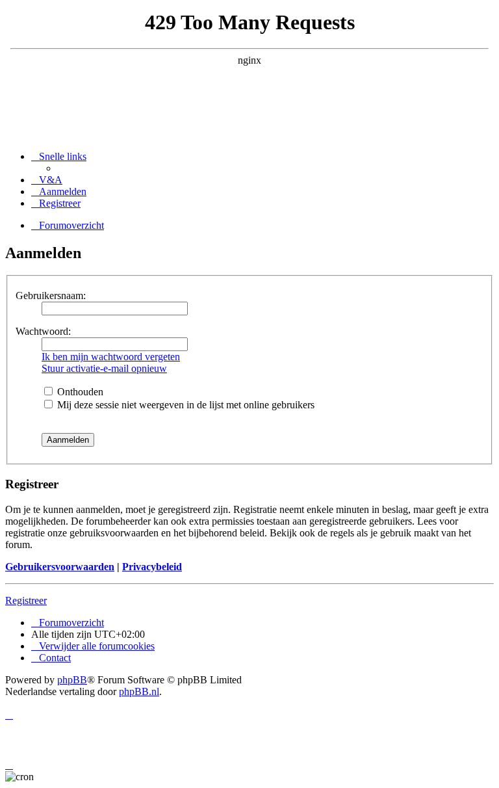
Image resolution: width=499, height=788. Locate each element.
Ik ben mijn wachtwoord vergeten (111, 356)
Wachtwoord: (43, 331)
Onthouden (79, 391)
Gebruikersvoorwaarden (59, 566)
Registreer (26, 600)
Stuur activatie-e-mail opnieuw (104, 368)
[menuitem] (46, 179)
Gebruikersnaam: (51, 295)
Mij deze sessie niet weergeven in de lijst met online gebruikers (184, 404)
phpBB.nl (139, 691)
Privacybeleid (152, 566)
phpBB (72, 679)
